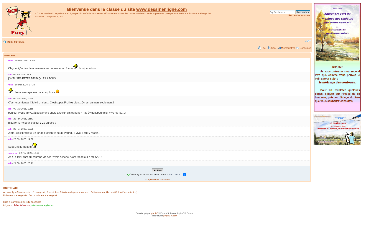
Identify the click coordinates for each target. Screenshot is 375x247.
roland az (12, 153)
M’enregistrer (288, 48)
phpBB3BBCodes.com (158, 179)
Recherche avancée (299, 15)
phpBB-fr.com (170, 215)
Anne (10, 60)
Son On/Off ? (176, 174)
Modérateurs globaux (42, 205)
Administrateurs (22, 205)
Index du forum (16, 42)
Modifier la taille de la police (308, 41)
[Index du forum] (19, 20)
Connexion (305, 48)
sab (10, 74)
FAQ (264, 48)
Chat (273, 48)
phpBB (154, 213)
